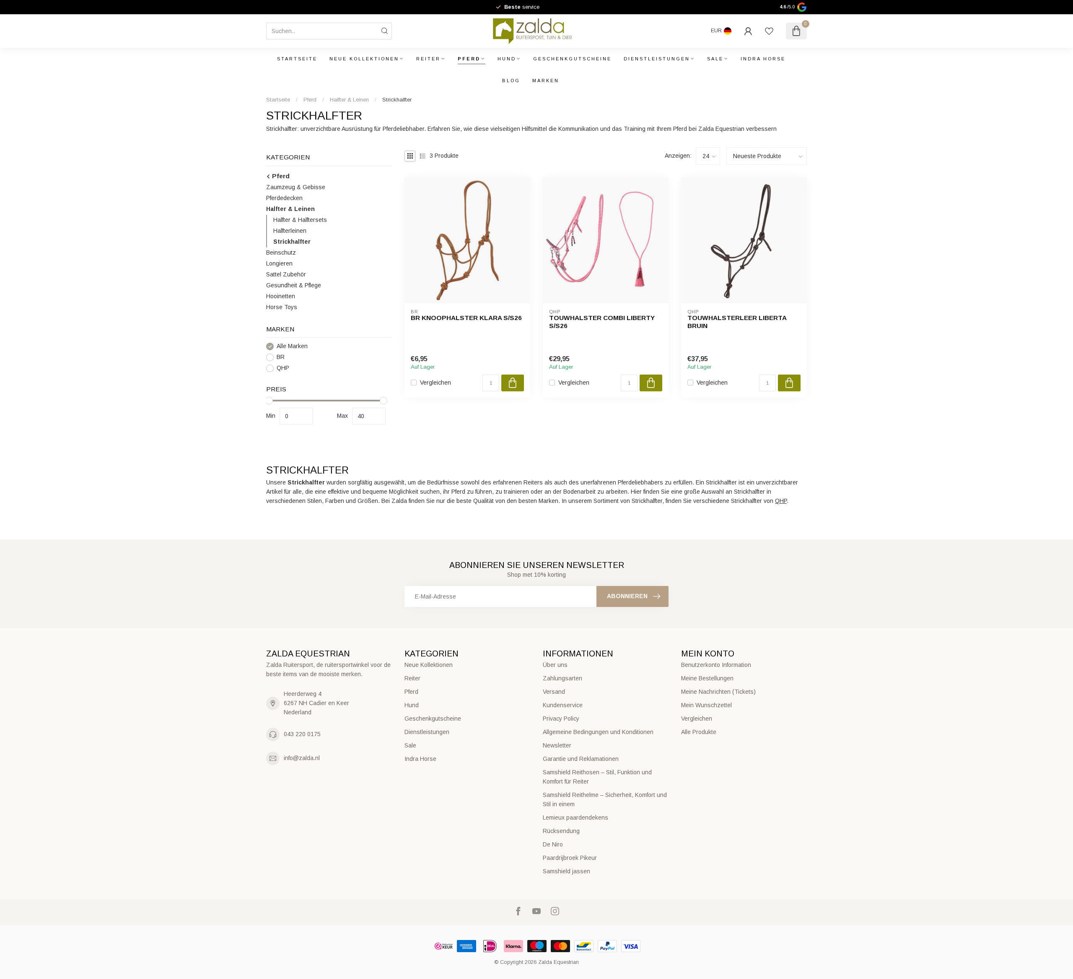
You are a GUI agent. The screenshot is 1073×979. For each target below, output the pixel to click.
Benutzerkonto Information (716, 664)
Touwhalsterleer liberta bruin (736, 321)
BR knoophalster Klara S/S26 (466, 317)
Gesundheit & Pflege (293, 285)
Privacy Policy (561, 718)
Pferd (469, 58)
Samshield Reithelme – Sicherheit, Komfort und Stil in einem (605, 799)
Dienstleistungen (657, 58)
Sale (715, 58)
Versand (554, 691)
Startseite (297, 58)
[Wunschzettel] (769, 31)
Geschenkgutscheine (572, 58)
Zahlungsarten (562, 678)
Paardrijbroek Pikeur (570, 857)
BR (281, 357)
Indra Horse (763, 58)
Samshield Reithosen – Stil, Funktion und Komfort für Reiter (597, 777)
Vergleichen (435, 383)
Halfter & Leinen (349, 99)
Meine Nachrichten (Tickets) (718, 691)
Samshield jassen (566, 871)
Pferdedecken (284, 198)
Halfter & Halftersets (300, 219)
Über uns (555, 664)
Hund (507, 58)
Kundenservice (563, 705)
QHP (283, 368)
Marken (545, 80)
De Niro (553, 844)
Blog (511, 80)
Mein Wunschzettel (706, 705)
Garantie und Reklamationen (581, 758)
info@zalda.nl (302, 758)
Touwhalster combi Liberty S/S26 (602, 321)
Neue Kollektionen (364, 58)
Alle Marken (292, 346)
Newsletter (557, 745)
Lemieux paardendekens (575, 817)
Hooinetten (280, 296)
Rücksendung (561, 831)
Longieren (279, 263)
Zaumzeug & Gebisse (295, 187)
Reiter (428, 58)
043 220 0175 (302, 734)
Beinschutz (281, 252)
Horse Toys (281, 307)
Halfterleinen (289, 230)
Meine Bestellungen (707, 678)
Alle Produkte (698, 732)
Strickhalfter (397, 99)
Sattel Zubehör (286, 274)
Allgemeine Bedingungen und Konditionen (598, 732)
